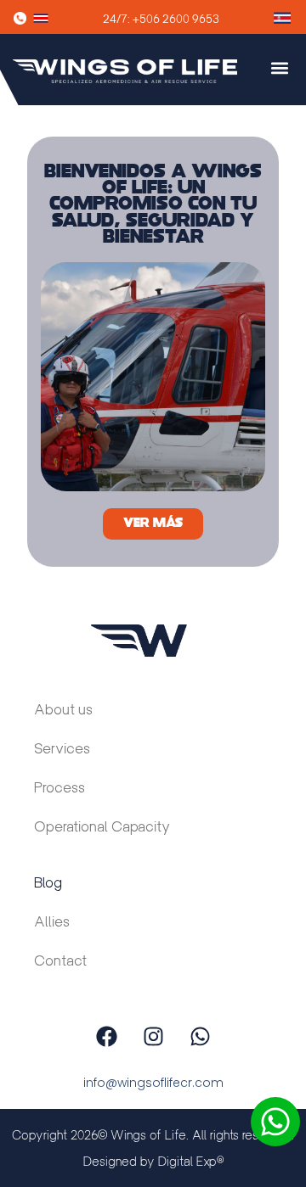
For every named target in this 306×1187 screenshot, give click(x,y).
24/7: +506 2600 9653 (161, 19)
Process (59, 788)
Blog (48, 883)
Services (62, 749)
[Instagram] (153, 1036)
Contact (60, 961)
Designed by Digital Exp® (153, 1161)
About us (63, 710)
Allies (52, 922)
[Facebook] (106, 1036)
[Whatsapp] (199, 1036)
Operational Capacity (102, 827)
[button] (279, 68)
